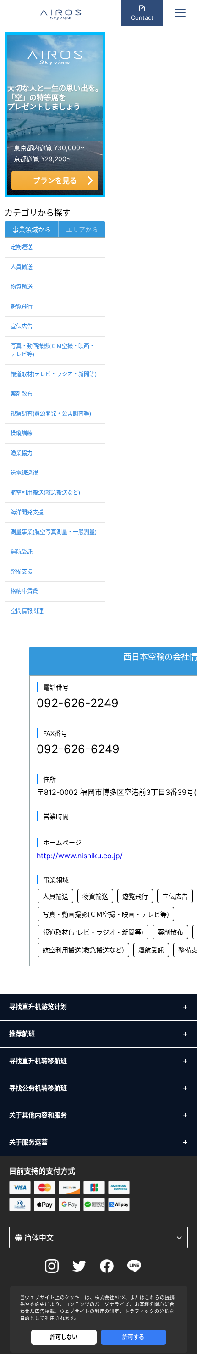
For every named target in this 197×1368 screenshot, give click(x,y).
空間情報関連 (27, 611)
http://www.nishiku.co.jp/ (80, 855)
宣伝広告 (22, 326)
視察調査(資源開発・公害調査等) (51, 413)
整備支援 (22, 571)
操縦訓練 (22, 433)
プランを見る (55, 180)
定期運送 (22, 247)
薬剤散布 (22, 393)
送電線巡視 (24, 472)
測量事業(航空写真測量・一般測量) (54, 532)
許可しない (63, 1337)
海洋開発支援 (27, 512)
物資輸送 (22, 286)
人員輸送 (22, 267)
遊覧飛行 (22, 306)
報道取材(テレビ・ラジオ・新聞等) (54, 374)
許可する (133, 1337)
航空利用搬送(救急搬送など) (45, 492)
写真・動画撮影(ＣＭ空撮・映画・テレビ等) (53, 350)
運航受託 (22, 551)
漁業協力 (22, 453)
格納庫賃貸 (24, 591)
